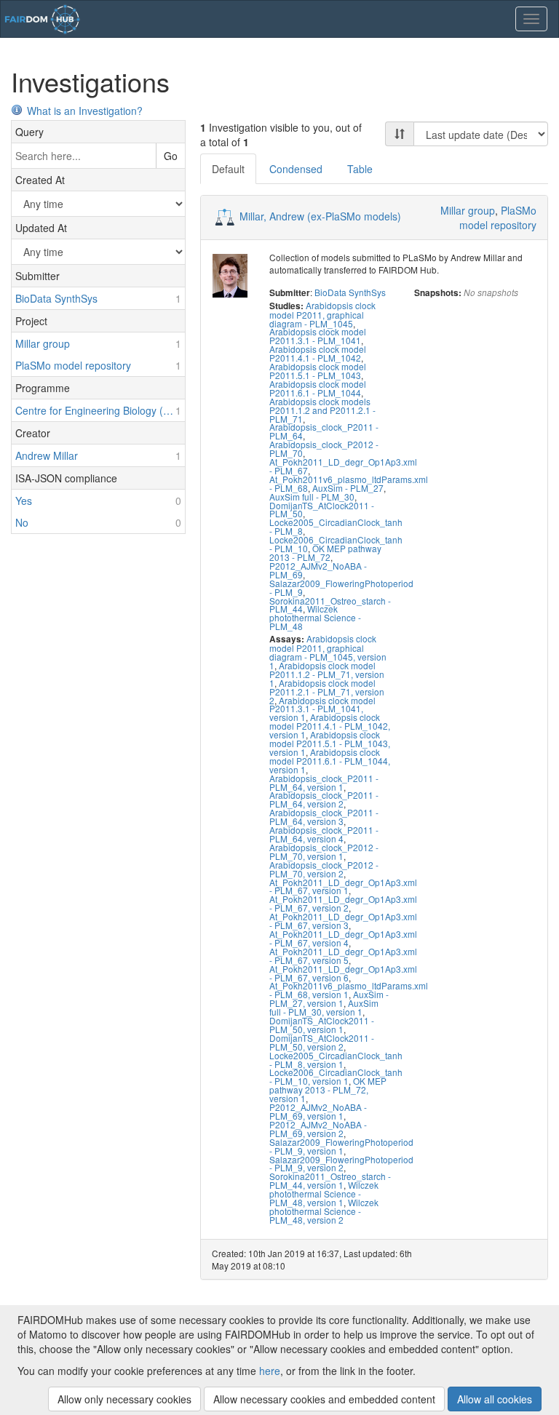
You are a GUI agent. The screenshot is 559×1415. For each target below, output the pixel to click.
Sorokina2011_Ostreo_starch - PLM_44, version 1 (330, 1180)
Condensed (295, 169)
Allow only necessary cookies (124, 1399)
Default (228, 169)
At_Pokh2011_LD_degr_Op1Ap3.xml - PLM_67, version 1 (343, 886)
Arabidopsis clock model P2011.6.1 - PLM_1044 (317, 388)
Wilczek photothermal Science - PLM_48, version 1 (323, 1193)
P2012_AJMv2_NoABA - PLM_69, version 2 (318, 1128)
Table (360, 169)
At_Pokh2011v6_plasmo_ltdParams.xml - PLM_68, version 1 (348, 989)
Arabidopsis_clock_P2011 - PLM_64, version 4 (323, 834)
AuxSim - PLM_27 (348, 488)
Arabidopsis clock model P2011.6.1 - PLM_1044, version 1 (329, 761)
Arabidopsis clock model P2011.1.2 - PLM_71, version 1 (326, 674)
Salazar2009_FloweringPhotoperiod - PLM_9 (341, 587)
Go (171, 155)
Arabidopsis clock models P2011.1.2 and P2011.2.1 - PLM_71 (322, 410)
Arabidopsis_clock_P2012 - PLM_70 (323, 448)
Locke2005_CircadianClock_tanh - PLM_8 (336, 526)
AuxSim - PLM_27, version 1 (329, 998)
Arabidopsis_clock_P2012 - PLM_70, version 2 (323, 869)
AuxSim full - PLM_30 (311, 496)
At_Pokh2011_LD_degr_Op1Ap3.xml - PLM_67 (343, 466)
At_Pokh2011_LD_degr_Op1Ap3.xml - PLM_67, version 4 (343, 938)
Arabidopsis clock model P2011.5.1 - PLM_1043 (317, 370)
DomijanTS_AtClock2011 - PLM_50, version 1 (321, 1024)
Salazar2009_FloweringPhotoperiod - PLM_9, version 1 (341, 1146)
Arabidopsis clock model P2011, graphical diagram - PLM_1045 (322, 314)
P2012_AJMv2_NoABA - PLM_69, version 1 (318, 1111)
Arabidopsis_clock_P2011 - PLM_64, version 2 (323, 799)
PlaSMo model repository (497, 217)
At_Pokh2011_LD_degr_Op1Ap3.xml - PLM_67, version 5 (343, 955)
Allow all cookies (494, 1399)
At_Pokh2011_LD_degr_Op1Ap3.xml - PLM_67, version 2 (343, 903)
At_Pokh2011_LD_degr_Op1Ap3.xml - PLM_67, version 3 (343, 920)
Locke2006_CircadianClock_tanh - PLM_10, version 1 (336, 1076)
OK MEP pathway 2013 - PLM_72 (325, 552)
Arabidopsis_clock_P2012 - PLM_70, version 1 (323, 851)
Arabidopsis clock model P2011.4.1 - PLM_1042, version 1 (329, 726)
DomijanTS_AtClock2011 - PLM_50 (321, 509)
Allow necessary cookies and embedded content (324, 1399)
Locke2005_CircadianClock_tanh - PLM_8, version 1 (336, 1059)
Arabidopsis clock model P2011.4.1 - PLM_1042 (317, 353)
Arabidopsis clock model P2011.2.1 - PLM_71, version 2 (326, 691)
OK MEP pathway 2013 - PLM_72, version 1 (327, 1089)
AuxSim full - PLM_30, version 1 (323, 1007)
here (269, 1370)
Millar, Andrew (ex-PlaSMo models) (320, 216)
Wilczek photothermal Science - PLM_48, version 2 (323, 1211)
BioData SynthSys (350, 292)
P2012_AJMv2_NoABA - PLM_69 (318, 570)
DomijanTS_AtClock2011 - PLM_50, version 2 (321, 1042)
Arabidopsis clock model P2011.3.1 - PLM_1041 (317, 335)
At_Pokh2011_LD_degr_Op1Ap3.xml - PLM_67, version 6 (343, 973)
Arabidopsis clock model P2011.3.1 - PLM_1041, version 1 (322, 709)
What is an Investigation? (85, 110)
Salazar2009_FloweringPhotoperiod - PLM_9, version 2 (341, 1163)
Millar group (467, 210)
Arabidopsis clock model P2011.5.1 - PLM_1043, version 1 (329, 743)
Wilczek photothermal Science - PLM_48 (315, 617)
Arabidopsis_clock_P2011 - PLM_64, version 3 (323, 816)
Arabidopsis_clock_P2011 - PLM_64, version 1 (323, 782)
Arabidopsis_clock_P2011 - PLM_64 (323, 431)
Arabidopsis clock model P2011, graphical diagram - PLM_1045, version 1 (327, 651)
